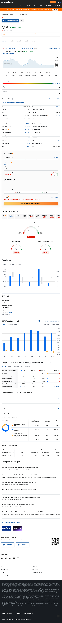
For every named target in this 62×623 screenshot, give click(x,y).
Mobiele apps (4, 569)
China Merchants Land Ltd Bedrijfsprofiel (17, 393)
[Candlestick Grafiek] (3, 48)
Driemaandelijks (12, 324)
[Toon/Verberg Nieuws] (36, 48)
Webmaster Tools (5, 575)
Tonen (23, 386)
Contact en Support (37, 572)
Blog (2, 566)
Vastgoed (57, 402)
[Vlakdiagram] (6, 48)
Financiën (19, 41)
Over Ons (34, 566)
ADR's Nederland (53, 6)
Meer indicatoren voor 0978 (52, 99)
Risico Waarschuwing (28, 613)
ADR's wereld (43, 6)
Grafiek (12, 41)
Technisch (27, 41)
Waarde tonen (55, 83)
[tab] (4, 216)
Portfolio (3, 572)
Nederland (22, 6)
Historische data (22, 44)
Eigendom (15, 44)
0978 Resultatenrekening (11, 321)
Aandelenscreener (13, 6)
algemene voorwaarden (7, 613)
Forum (33, 41)
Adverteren (35, 569)
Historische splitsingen (33, 44)
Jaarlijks (4, 324)
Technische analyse (9, 211)
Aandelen (4, 6)
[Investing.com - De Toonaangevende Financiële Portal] (9, 2)
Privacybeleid (18, 613)
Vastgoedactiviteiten (54, 398)
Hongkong (57, 408)
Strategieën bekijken (54, 34)
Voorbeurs (29, 6)
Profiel (9, 44)
